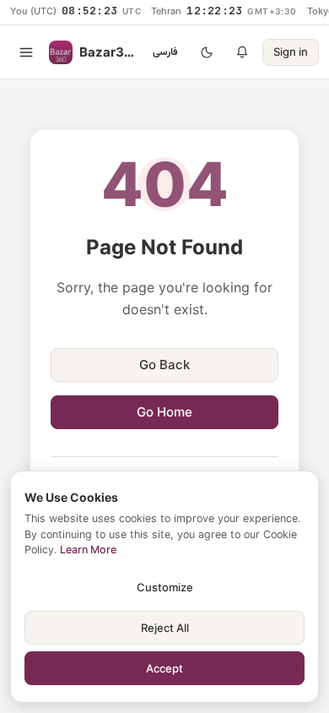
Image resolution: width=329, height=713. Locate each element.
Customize (165, 587)
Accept (164, 668)
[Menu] (26, 52)
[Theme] (206, 52)
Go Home (164, 412)
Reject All (165, 627)
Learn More (88, 549)
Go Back (164, 364)
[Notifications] (242, 52)
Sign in (290, 51)
